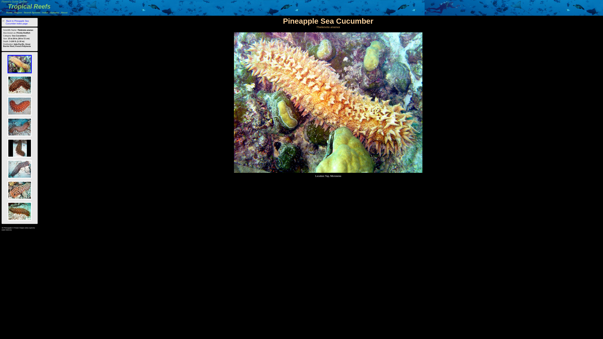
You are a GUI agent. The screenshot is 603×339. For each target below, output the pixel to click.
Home (9, 12)
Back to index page (17, 22)
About (64, 12)
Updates (54, 12)
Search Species (32, 12)
